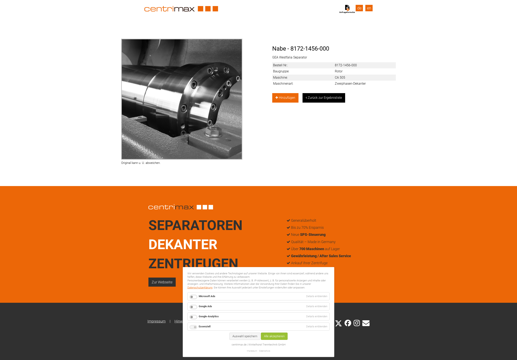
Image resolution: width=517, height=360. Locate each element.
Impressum (156, 321)
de (359, 8)
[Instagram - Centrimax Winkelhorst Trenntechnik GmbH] (357, 322)
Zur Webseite (162, 282)
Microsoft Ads (207, 296)
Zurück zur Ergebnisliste (324, 98)
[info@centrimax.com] (366, 322)
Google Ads (205, 306)
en (369, 8)
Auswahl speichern (244, 336)
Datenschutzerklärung (199, 287)
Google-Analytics (209, 316)
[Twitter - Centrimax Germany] (338, 322)
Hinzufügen (286, 98)
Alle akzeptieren (274, 336)
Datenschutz (264, 351)
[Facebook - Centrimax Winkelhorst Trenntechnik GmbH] (348, 323)
